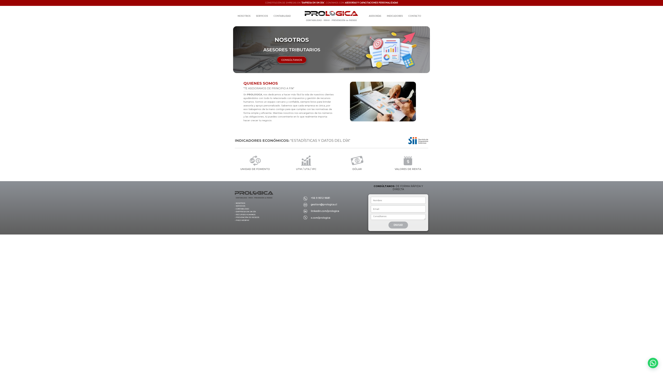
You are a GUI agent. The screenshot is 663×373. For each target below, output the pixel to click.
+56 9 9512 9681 (320, 197)
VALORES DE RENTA (408, 169)
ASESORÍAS (375, 16)
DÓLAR (357, 169)
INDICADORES (395, 16)
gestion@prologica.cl (324, 204)
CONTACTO (414, 16)
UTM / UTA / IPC (306, 169)
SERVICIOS (262, 16)
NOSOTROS (244, 16)
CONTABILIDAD (282, 16)
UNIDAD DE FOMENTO (255, 169)
